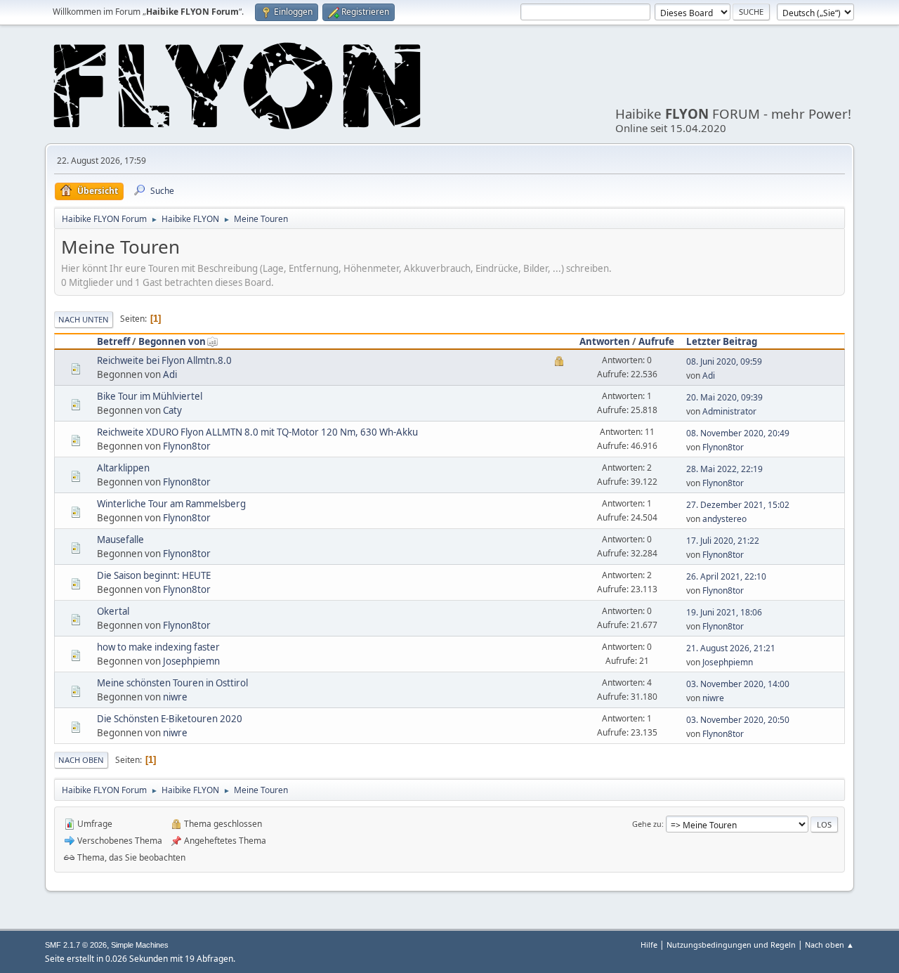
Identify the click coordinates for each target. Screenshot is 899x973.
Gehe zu (647, 823)
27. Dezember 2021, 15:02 (737, 505)
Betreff (113, 341)
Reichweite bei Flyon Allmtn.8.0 (164, 360)
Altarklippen (123, 468)
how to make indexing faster (158, 647)
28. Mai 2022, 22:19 (724, 469)
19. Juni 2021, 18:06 (724, 612)
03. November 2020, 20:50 (737, 720)
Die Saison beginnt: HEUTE (154, 575)
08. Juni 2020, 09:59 (724, 361)
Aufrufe (656, 341)
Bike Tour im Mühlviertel (149, 396)
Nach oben (81, 760)
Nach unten (83, 319)
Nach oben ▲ (829, 944)
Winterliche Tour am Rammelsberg (171, 503)
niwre (175, 697)
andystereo (724, 519)
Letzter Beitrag (721, 341)
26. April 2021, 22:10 (726, 576)
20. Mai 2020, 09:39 (724, 397)
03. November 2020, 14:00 (737, 684)
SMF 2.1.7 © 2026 (76, 945)
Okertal (113, 611)
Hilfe (649, 944)
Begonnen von (172, 341)
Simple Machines (140, 945)
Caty (172, 410)
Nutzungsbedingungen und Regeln (731, 944)
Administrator (729, 411)
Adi (170, 374)
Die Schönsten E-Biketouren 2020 (169, 718)
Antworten (604, 341)
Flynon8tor (187, 446)
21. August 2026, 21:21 (730, 648)
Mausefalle (120, 539)
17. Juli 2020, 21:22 (722, 541)
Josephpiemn (191, 661)
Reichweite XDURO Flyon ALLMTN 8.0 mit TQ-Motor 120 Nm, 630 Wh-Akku (257, 432)
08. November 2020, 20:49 (737, 433)
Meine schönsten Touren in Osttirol (172, 683)
